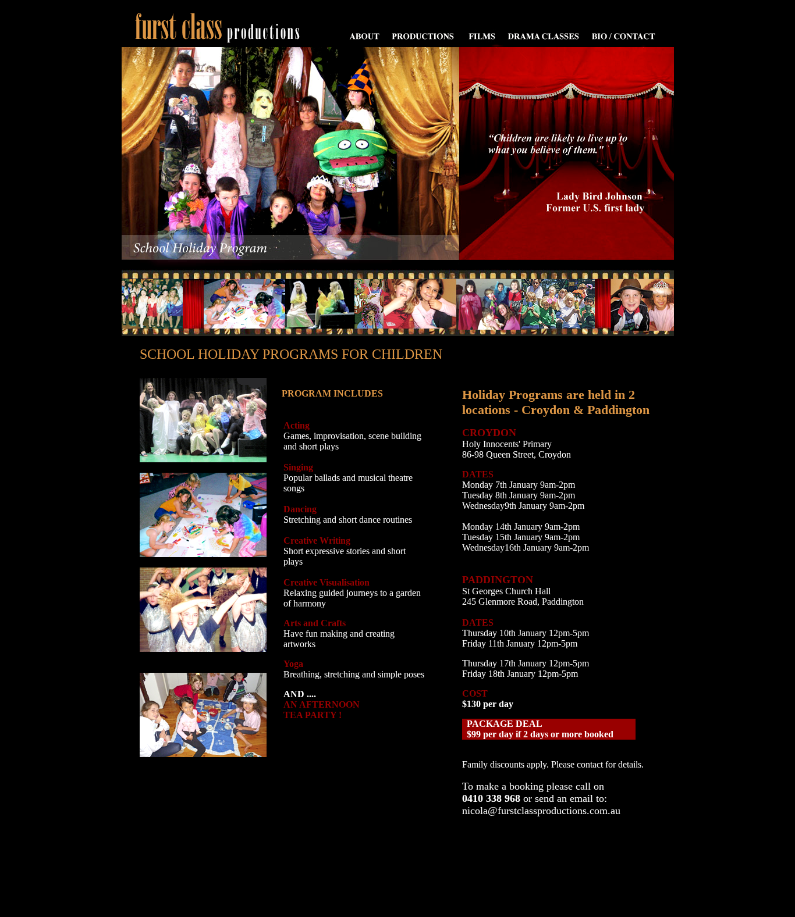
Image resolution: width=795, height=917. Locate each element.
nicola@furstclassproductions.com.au (541, 810)
